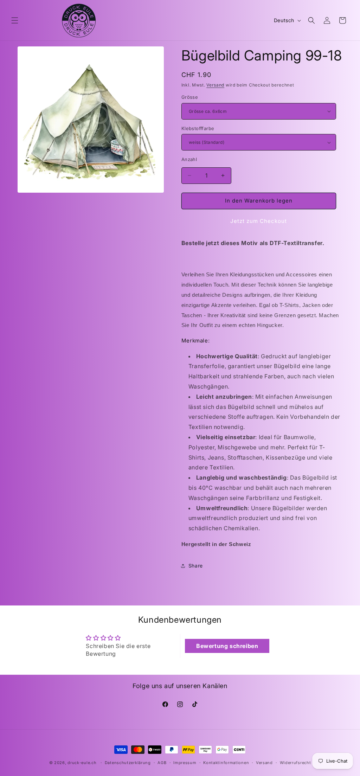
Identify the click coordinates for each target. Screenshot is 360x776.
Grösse (189, 97)
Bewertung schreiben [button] (227, 645)
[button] (14, 20)
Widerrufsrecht (295, 762)
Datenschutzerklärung (128, 762)
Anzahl (189, 159)
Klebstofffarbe (197, 128)
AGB (162, 762)
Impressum (184, 762)
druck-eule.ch (82, 762)
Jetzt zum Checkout (258, 221)
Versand (215, 85)
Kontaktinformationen (226, 762)
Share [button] (195, 566)
